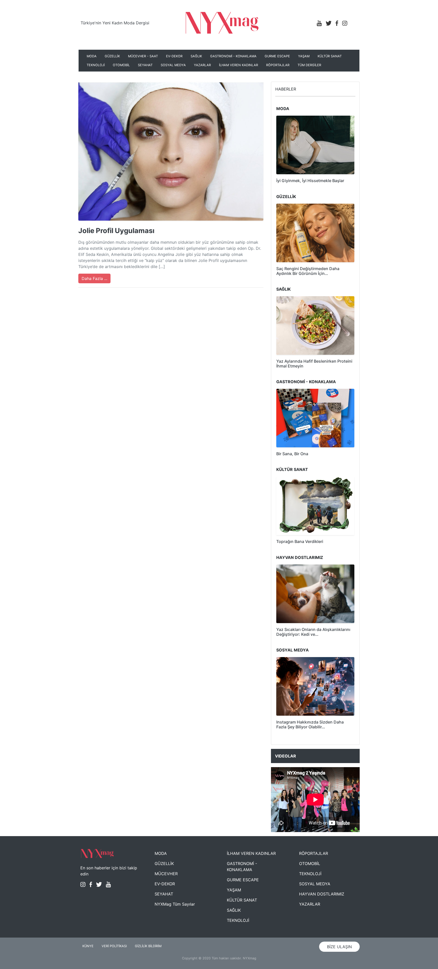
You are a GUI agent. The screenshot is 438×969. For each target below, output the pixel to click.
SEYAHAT (145, 65)
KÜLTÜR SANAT (330, 56)
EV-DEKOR (174, 56)
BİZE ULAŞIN (339, 946)
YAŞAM (303, 56)
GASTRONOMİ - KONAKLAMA (233, 56)
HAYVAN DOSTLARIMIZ (321, 893)
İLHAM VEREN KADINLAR (238, 65)
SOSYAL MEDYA (173, 65)
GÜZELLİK (112, 56)
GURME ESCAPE (277, 56)
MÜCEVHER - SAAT (143, 56)
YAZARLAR (202, 65)
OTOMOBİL (121, 65)
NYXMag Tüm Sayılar (175, 904)
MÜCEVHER (166, 873)
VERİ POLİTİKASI (114, 946)
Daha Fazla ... (94, 278)
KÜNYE (88, 946)
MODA (92, 56)
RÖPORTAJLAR (277, 65)
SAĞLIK (196, 56)
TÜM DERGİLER (309, 65)
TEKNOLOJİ (96, 65)
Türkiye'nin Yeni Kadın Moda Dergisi (115, 22)
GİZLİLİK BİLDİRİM (148, 946)
